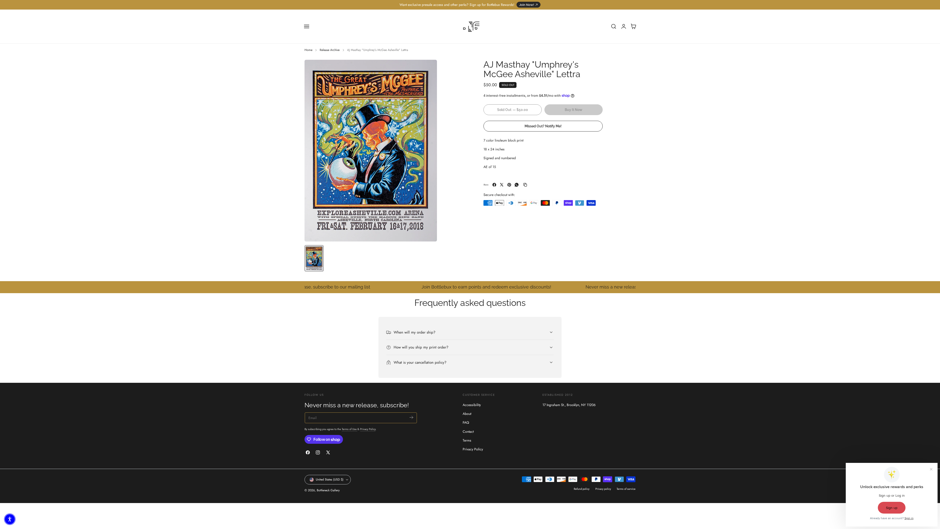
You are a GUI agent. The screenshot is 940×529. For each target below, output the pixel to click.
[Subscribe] (411, 417)
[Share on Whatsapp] (516, 184)
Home (308, 50)
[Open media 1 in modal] (428, 68)
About (467, 413)
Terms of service (626, 489)
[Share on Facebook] (494, 184)
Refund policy (581, 489)
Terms (467, 440)
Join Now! (526, 5)
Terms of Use (349, 429)
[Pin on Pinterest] (509, 184)
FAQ (466, 422)
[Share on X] (501, 184)
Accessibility (472, 404)
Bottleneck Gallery (328, 490)
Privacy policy (603, 489)
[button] (306, 26)
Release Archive (330, 50)
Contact (468, 431)
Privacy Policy (368, 429)
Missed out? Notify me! (543, 126)
